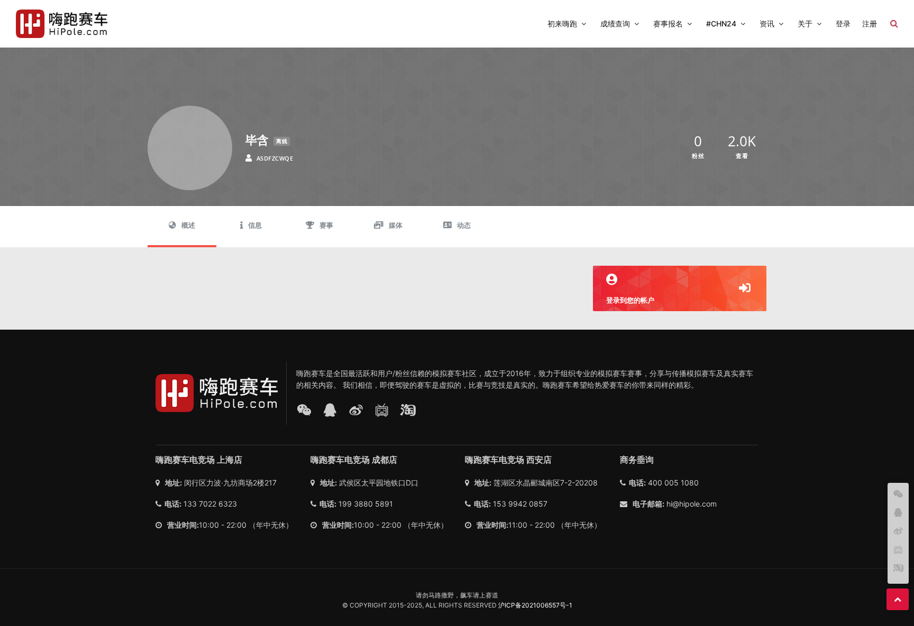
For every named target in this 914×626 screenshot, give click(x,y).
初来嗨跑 (562, 23)
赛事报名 (668, 23)
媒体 (396, 225)
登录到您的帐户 (630, 300)
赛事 (326, 225)
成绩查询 (615, 23)
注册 (869, 23)
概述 (188, 225)
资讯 (767, 23)
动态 (464, 225)
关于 (805, 23)
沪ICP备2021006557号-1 (535, 605)
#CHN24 (721, 23)
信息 (255, 225)
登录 (843, 23)
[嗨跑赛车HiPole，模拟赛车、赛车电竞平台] (61, 24)
